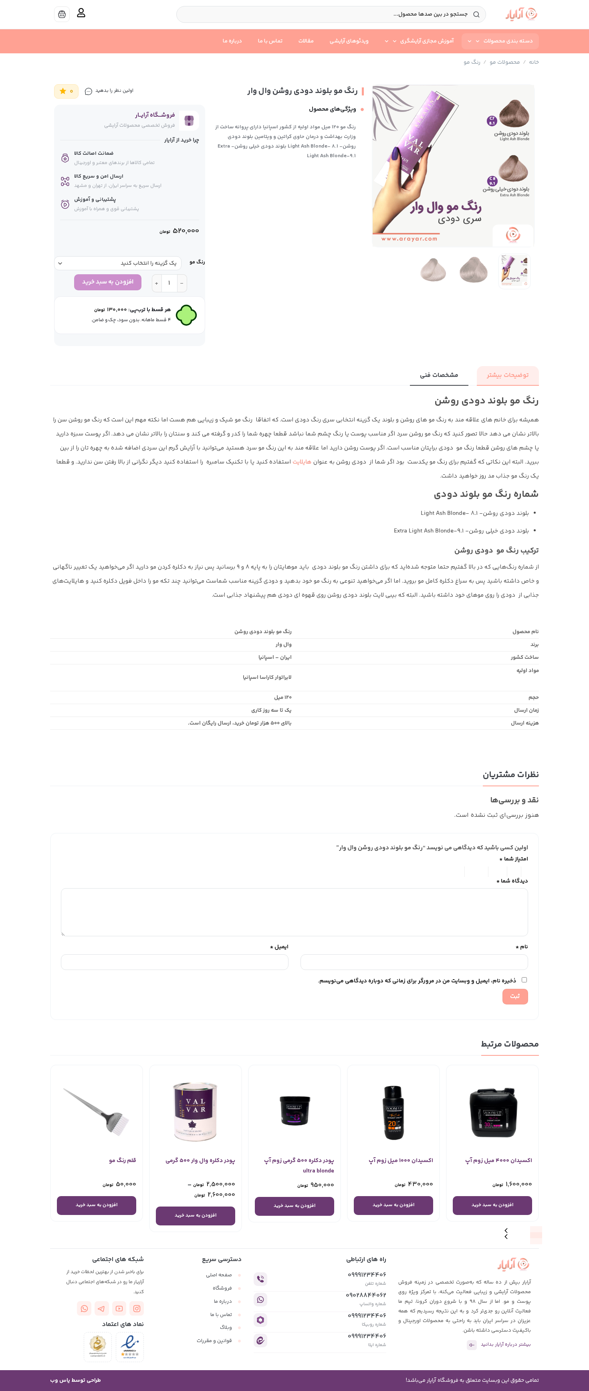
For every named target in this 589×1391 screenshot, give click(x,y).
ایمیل (279, 947)
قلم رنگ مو (122, 1160)
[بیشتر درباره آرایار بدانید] (472, 1345)
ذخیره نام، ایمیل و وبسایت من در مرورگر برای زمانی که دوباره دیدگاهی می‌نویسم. (417, 981)
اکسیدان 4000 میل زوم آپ (498, 1160)
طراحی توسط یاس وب (75, 1380)
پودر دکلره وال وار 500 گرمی (200, 1160)
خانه (534, 62)
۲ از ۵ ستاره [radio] (515, 872)
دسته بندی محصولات (508, 41)
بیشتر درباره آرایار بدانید (506, 1344)
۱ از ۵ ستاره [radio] (526, 872)
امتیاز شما (513, 859)
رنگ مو (472, 62)
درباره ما (232, 41)
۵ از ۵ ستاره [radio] (451, 872)
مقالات (306, 41)
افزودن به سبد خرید (107, 282)
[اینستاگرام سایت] (136, 1308)
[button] (536, 1238)
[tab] (508, 376)
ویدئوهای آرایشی (349, 41)
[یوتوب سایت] (119, 1308)
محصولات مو (505, 62)
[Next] (380, 166)
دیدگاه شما (512, 881)
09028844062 (366, 1296)
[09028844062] (260, 1299)
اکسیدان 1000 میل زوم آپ (401, 1160)
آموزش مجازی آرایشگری (427, 41)
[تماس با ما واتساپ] (84, 1308)
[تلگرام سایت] (102, 1308)
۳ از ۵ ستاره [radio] (498, 872)
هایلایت (302, 462)
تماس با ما (270, 41)
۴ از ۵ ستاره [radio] (477, 872)
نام (522, 947)
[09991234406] (260, 1279)
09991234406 (367, 1275)
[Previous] (521, 166)
